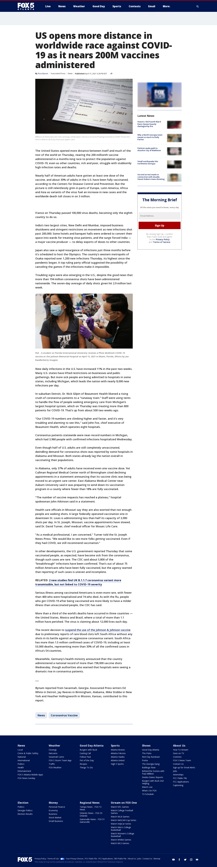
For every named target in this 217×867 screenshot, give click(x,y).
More (166, 6)
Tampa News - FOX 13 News (90, 808)
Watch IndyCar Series (121, 823)
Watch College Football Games (122, 811)
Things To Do (86, 767)
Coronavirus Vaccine (64, 715)
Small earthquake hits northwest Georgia (147, 162)
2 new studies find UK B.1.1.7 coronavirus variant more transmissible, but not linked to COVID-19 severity (78, 582)
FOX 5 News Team (182, 760)
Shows (146, 745)
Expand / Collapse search (197, 6)
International (24, 760)
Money (53, 802)
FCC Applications (181, 781)
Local (20, 749)
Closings (53, 749)
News (70, 73)
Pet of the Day (87, 760)
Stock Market (55, 817)
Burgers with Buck (88, 749)
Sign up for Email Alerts (184, 767)
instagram (191, 859)
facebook (179, 859)
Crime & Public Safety (28, 753)
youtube (173, 859)
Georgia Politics (25, 810)
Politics (21, 764)
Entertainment (24, 771)
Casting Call (85, 753)
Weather (54, 745)
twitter (185, 859)
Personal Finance (57, 806)
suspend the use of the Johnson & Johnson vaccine (97, 630)
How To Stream (180, 749)
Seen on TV (178, 753)
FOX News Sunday (26, 778)
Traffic (52, 764)
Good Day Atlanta (91, 745)
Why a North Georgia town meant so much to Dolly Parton (149, 137)
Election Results (25, 814)
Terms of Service (161, 242)
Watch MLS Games (120, 843)
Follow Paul (85, 756)
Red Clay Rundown (151, 756)
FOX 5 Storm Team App (60, 760)
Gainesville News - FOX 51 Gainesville (92, 820)
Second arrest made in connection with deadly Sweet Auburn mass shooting (151, 176)
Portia (145, 760)
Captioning (178, 785)
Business (53, 814)
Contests (177, 756)
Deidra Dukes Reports (152, 777)
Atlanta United (117, 760)
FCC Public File (180, 778)
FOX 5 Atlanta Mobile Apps (30, 774)
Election (23, 802)
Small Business (56, 821)
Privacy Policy (163, 239)
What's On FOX (149, 790)
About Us (179, 745)
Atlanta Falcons (118, 753)
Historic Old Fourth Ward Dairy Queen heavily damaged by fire (149, 124)
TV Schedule (148, 794)
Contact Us (178, 764)
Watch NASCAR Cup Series (123, 820)
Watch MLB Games (120, 816)
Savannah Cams (56, 756)
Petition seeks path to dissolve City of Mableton (149, 149)
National (22, 756)
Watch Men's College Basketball (121, 828)
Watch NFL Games (120, 806)
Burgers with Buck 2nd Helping (153, 782)
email (197, 859)
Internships (178, 774)
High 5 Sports (117, 764)
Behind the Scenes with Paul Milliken (153, 772)
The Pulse (146, 753)
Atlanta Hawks (118, 756)
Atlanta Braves (118, 749)
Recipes (83, 764)
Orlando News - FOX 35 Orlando (91, 814)
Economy (53, 810)
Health (21, 767)
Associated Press (58, 73)
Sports (115, 745)
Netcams (53, 753)
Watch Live (147, 787)
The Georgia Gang (150, 764)
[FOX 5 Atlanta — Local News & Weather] (27, 6)
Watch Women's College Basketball (122, 835)
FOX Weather (55, 767)
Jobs (175, 771)
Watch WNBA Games (121, 839)
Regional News (89, 802)
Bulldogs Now (148, 767)
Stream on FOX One (124, 802)
